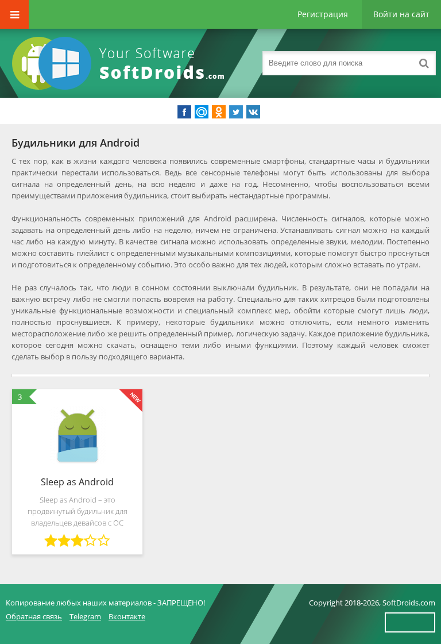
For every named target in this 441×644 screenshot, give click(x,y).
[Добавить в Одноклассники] (219, 112)
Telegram (85, 616)
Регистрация (322, 14)
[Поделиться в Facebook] (184, 112)
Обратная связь (34, 616)
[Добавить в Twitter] (236, 112)
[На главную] (120, 63)
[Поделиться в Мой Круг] (201, 112)
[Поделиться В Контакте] (253, 112)
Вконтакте (127, 616)
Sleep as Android (77, 482)
